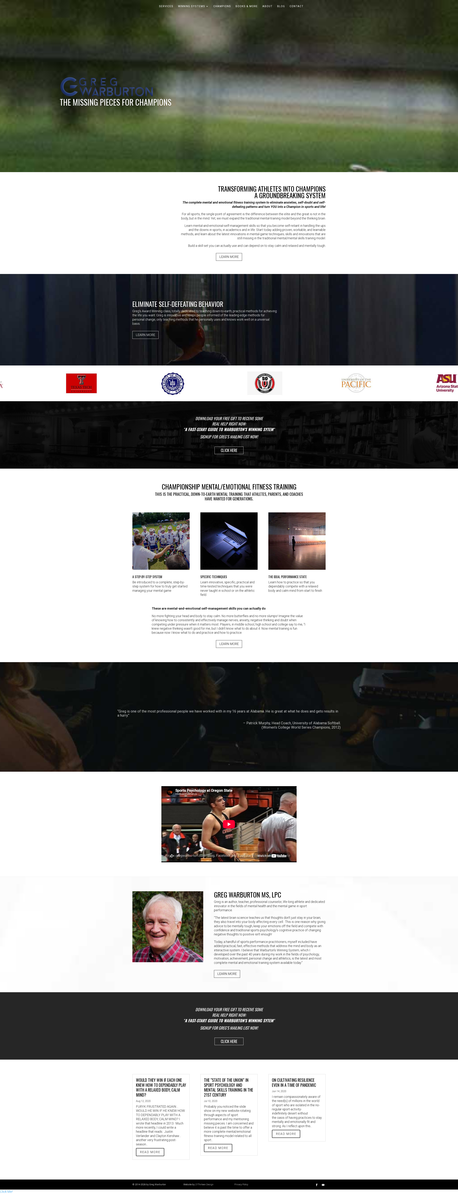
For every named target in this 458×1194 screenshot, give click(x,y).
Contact (297, 6)
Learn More (229, 257)
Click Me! (6, 1191)
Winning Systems (191, 6)
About (267, 6)
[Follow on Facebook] (316, 1184)
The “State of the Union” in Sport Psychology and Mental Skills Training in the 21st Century (228, 1087)
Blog (281, 6)
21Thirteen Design (204, 1184)
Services (166, 6)
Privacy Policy (241, 1184)
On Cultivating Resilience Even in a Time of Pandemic (294, 1082)
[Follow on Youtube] (323, 1184)
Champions (222, 6)
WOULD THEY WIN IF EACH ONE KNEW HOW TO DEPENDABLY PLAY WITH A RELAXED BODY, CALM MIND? (161, 1087)
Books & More (247, 6)
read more (150, 1152)
